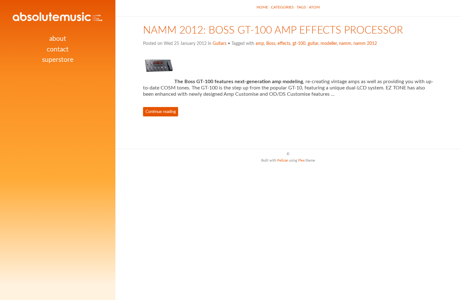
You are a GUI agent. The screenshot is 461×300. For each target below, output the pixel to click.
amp (260, 43)
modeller (329, 43)
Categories (282, 7)
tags (301, 7)
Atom (314, 7)
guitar (313, 43)
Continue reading (161, 112)
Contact (58, 49)
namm (345, 43)
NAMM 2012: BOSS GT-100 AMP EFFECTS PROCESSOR (273, 30)
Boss (270, 43)
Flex (301, 160)
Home (262, 7)
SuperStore (57, 59)
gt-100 (299, 43)
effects (284, 43)
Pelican (282, 160)
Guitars (219, 43)
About (57, 38)
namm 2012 (365, 43)
